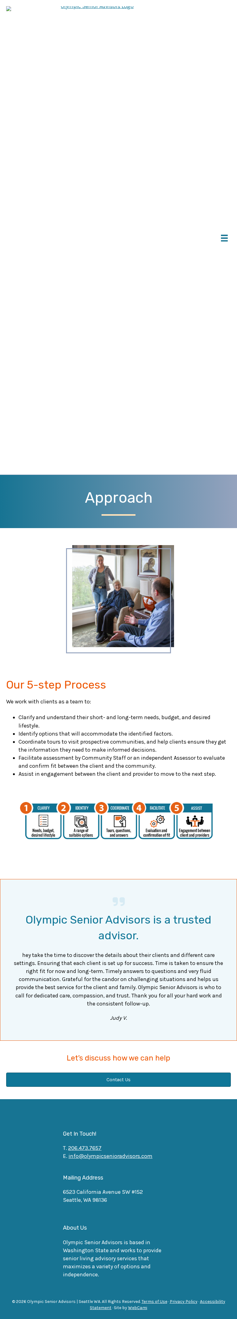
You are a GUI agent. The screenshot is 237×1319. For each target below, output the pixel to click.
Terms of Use (154, 1301)
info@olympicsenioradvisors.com (110, 1156)
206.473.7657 (85, 1148)
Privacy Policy (184, 1301)
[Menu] (224, 238)
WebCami (137, 1307)
